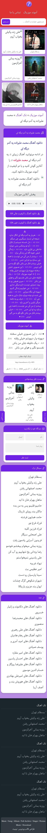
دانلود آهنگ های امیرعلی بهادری (24, 676)
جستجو (6, 21)
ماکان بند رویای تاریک (30, 511)
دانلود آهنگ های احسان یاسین (25, 658)
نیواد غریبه (36, 563)
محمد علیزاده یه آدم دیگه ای (28, 133)
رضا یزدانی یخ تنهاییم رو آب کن (25, 552)
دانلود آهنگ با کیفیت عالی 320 (23, 213)
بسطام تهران (35, 477)
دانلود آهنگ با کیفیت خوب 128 (23, 223)
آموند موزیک (30, 12)
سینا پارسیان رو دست (30, 575)
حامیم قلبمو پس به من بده (27, 505)
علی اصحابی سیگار (31, 534)
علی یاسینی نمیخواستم (29, 557)
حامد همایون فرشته (31, 517)
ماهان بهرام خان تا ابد (30, 500)
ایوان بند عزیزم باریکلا (30, 586)
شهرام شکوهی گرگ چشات (27, 580)
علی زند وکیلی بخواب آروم (28, 482)
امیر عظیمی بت (33, 569)
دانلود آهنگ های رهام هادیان (26, 635)
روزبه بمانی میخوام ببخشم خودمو (24, 546)
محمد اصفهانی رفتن (31, 488)
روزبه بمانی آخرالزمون (30, 494)
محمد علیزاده (20, 160)
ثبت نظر (24, 457)
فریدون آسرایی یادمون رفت (27, 540)
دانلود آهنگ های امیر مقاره (27, 653)
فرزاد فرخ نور (35, 523)
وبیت (15, 829)
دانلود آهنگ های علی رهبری (26, 629)
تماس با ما (15, 12)
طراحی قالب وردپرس (26, 829)
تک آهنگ (21, 115)
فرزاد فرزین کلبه (33, 529)
